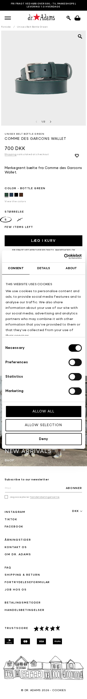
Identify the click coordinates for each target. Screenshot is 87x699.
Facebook (14, 526)
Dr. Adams (33, 690)
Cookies (59, 690)
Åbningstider (18, 540)
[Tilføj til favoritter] (76, 155)
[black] (16, 195)
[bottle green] (6, 195)
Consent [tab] (16, 268)
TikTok (11, 519)
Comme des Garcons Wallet (35, 138)
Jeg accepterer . (35, 497)
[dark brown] (21, 195)
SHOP (9, 460)
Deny (43, 439)
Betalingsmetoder (23, 602)
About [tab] (71, 268)
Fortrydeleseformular (27, 582)
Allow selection (43, 425)
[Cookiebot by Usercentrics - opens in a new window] (62, 256)
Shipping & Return (22, 575)
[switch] (75, 362)
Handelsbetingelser (25, 610)
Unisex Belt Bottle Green (32, 27)
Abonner (74, 488)
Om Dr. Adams (18, 554)
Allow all (43, 411)
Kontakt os (16, 547)
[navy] (11, 195)
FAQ (8, 567)
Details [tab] (43, 268)
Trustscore (16, 628)
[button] (8, 18)
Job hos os (16, 589)
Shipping (11, 154)
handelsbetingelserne (44, 497)
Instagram (15, 512)
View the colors (15, 201)
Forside (6, 27)
